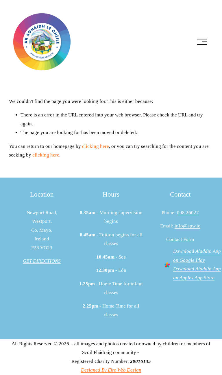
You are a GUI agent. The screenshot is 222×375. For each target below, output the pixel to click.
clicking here (95, 146)
